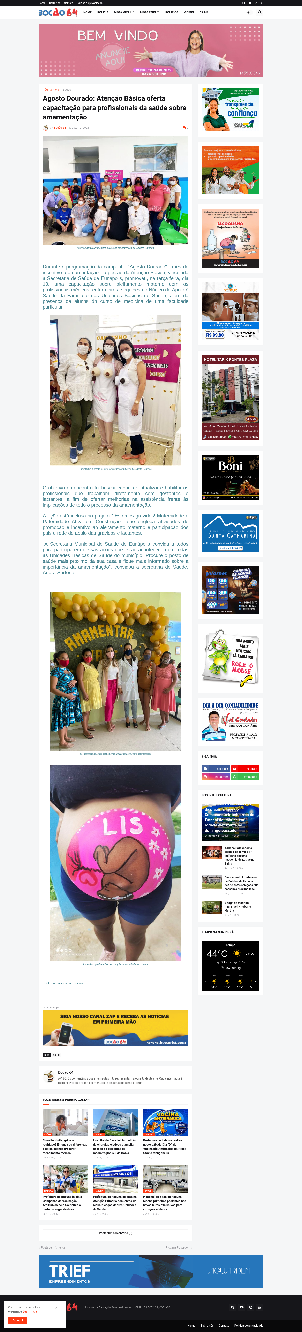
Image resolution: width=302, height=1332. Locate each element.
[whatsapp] (262, 3)
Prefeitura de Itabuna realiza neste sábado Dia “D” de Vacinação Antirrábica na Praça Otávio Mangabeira (164, 1147)
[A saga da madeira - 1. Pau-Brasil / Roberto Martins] (212, 907)
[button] (249, 12)
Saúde (67, 89)
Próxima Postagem (178, 1247)
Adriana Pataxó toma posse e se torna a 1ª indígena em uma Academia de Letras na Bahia (240, 855)
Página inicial (51, 89)
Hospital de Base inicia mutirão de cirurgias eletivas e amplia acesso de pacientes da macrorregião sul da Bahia (114, 1147)
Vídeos (189, 12)
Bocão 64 (65, 1072)
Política (171, 12)
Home (42, 3)
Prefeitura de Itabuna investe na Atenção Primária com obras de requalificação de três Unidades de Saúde (115, 1203)
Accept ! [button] (17, 1320)
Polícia (102, 12)
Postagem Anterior (53, 1247)
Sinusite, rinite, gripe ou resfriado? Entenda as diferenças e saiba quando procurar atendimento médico (65, 1147)
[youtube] (250, 3)
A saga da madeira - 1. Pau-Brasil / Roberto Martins (239, 906)
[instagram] (256, 3)
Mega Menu (122, 12)
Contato (68, 3)
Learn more (30, 1311)
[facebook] (243, 3)
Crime (204, 12)
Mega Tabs (148, 12)
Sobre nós (54, 3)
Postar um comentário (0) (115, 1233)
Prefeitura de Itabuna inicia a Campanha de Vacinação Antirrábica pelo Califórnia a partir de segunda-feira (62, 1203)
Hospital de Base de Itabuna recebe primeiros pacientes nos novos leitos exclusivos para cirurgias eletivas (164, 1203)
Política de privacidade (90, 3)
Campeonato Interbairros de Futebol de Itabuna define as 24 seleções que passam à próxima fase (241, 883)
